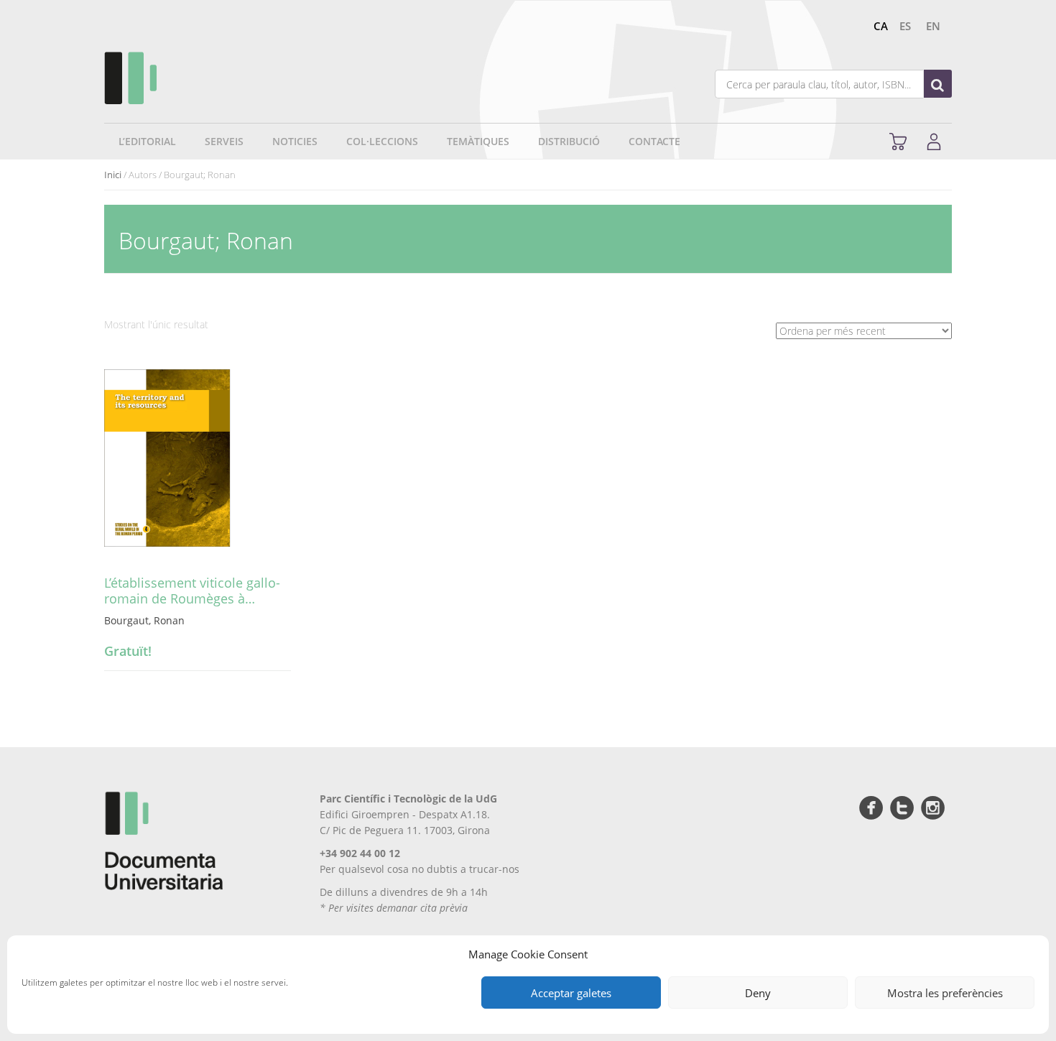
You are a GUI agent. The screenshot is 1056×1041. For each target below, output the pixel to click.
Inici (112, 174)
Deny (758, 993)
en (933, 26)
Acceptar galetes (571, 993)
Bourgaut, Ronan (144, 620)
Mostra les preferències (945, 993)
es (905, 26)
